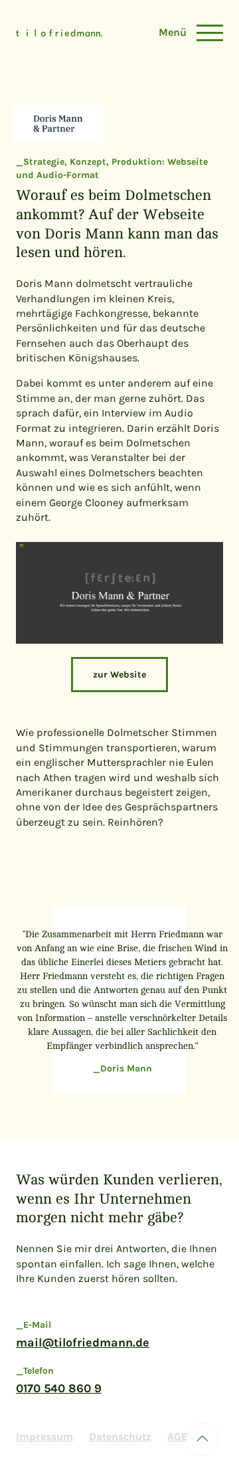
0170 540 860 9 (59, 1388)
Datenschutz (120, 1436)
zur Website (119, 674)
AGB (177, 1436)
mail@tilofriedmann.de (82, 1342)
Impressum (44, 1436)
